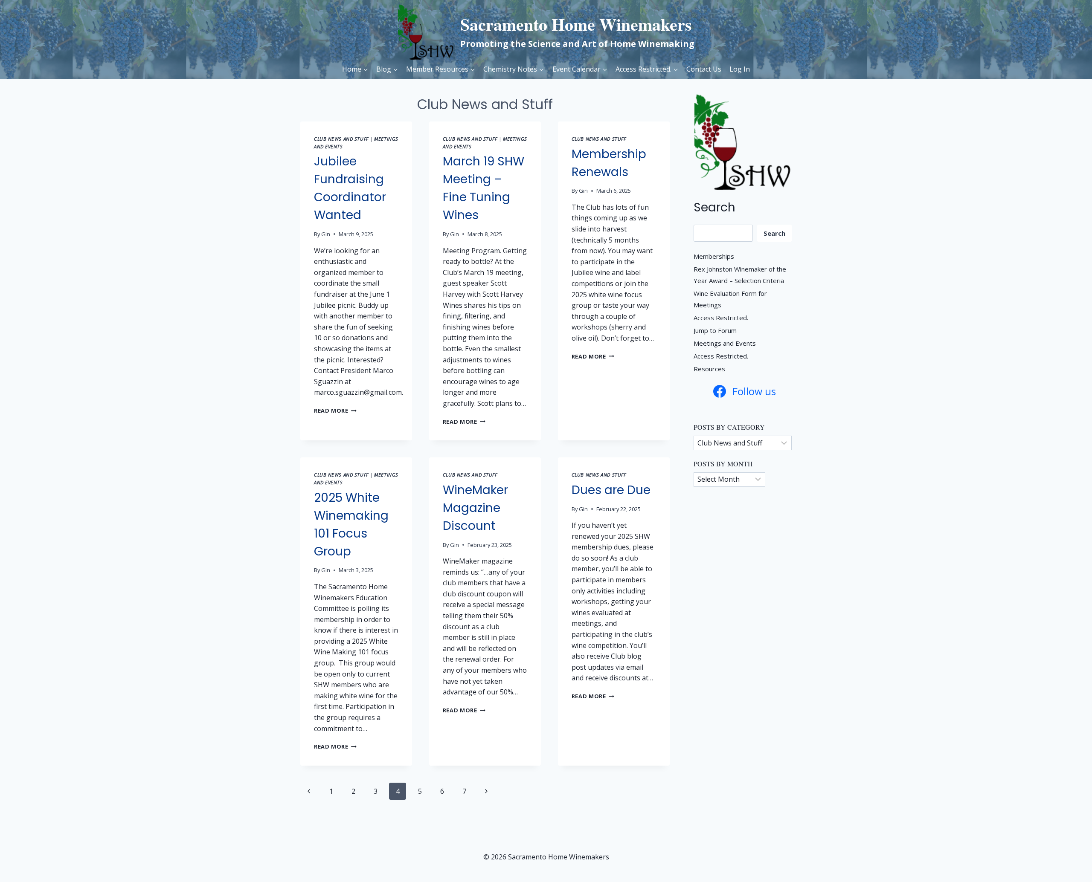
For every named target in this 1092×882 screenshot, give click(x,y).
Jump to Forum (715, 330)
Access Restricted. (721, 317)
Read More (335, 410)
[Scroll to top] (1066, 861)
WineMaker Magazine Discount (475, 508)
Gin (325, 234)
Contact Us (703, 69)
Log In (739, 69)
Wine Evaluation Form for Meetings (730, 299)
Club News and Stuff (341, 139)
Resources (709, 368)
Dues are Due (611, 490)
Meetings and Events (725, 343)
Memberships (714, 256)
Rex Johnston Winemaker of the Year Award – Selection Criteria (740, 275)
